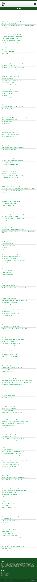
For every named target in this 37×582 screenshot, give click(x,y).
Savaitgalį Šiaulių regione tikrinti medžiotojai (8, 395)
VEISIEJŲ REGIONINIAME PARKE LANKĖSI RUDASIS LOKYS (10, 76)
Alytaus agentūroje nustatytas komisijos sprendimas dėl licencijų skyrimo (13, 106)
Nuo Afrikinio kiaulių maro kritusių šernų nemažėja (9, 507)
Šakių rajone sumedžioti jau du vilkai (7, 393)
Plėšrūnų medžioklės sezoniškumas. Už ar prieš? (9, 203)
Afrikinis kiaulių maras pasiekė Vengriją (8, 82)
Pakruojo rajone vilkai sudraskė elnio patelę (8, 239)
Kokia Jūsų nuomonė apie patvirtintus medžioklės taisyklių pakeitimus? (12, 63)
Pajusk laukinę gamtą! (5, 151)
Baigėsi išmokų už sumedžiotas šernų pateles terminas (10, 350)
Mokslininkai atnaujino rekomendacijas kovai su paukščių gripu (11, 486)
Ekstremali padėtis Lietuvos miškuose (7, 399)
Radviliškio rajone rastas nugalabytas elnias (8, 503)
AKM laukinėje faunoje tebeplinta (7, 397)
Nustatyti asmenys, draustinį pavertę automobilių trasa (10, 317)
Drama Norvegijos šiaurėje (6, 414)
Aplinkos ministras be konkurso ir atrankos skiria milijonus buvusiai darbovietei (13, 184)
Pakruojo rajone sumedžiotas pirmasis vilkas (8, 410)
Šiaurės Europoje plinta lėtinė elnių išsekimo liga (9, 298)
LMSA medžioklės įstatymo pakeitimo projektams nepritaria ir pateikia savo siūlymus (14, 391)
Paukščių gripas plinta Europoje (6, 505)
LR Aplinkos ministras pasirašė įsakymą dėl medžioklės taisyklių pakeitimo (13, 67)
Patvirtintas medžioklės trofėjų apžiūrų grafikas (9, 145)
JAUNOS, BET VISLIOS (5, 169)
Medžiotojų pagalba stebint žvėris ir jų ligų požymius (9, 119)
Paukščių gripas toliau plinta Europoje (7, 162)
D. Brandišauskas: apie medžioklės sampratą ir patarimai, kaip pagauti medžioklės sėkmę (15, 421)
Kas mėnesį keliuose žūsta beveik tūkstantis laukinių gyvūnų (11, 499)
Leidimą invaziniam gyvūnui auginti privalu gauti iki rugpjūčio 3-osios (12, 266)
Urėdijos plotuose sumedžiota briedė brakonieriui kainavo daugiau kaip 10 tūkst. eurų (14, 260)
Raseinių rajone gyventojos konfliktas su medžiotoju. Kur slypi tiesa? (12, 412)
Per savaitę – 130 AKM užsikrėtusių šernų (8, 205)
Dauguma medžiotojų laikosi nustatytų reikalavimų (9, 341)
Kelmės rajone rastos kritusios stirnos (7, 166)
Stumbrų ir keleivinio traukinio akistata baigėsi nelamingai (10, 378)
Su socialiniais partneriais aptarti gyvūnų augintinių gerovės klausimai (12, 197)
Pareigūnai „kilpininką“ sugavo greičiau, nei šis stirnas (10, 285)
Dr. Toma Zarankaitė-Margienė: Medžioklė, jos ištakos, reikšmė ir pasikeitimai (13, 423)
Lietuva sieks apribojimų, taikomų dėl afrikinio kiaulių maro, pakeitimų (12, 313)
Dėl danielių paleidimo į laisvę (6, 475)
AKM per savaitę (4, 95)
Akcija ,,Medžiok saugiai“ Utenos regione (8, 447)
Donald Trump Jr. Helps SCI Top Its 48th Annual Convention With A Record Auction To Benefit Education (17, 32)
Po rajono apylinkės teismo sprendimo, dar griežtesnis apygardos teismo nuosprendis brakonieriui (16, 455)
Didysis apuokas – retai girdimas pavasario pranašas (10, 164)
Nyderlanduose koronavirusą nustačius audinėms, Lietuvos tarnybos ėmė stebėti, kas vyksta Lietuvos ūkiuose (18, 25)
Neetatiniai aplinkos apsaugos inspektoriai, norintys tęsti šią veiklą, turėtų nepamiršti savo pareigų (16, 382)
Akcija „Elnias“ (4, 501)
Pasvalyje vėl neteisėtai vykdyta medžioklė (8, 245)
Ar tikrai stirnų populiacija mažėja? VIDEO (8, 158)
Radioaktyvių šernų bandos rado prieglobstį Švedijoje (10, 494)
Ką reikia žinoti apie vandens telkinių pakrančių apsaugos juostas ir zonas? (13, 69)
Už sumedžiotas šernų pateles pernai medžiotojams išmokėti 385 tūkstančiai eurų (14, 294)
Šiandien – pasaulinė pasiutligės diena (7, 509)
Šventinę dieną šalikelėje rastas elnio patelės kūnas (9, 466)
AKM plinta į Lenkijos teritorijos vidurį (7, 427)
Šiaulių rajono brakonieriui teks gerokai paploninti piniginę (10, 326)
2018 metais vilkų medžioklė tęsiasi (7, 315)
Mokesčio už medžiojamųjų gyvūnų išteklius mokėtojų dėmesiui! (11, 227)
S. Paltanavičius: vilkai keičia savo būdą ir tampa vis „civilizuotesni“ (11, 516)
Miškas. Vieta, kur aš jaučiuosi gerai (7, 311)
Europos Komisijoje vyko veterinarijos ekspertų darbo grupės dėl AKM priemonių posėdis (15, 300)
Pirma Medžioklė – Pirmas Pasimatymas (8, 533)
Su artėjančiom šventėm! (5, 330)
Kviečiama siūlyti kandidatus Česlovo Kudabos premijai (10, 91)
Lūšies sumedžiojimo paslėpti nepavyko (8, 425)
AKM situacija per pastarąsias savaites (8, 307)
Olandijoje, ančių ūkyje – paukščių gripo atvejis (9, 365)
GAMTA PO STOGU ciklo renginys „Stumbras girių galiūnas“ (11, 134)
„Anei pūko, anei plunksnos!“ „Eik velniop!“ (8, 241)
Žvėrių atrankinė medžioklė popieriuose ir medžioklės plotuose (11, 38)
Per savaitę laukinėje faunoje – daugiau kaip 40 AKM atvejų (10, 464)
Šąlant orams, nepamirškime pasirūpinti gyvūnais (9, 296)
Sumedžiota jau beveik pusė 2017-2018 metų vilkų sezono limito (11, 453)
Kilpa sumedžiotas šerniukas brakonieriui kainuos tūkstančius (11, 358)
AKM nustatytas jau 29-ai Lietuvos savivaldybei (9, 373)
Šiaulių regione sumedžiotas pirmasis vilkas (8, 481)
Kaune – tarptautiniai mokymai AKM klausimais (9, 436)
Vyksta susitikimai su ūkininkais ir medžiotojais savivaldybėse (11, 201)
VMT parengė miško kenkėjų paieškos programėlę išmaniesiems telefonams (13, 218)
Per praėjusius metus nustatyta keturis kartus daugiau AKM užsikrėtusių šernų (13, 309)
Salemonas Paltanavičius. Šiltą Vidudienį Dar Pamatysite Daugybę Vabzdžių (13, 537)
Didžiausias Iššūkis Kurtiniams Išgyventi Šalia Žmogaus (10, 529)
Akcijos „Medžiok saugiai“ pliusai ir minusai (8, 371)
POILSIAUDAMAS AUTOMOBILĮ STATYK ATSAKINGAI (10, 207)
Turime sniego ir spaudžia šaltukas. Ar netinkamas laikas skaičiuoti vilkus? (13, 214)
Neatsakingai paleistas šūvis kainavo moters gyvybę (9, 408)
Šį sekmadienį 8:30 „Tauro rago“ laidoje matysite (9, 102)
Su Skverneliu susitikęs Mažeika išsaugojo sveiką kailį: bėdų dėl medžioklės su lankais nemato (16, 21)
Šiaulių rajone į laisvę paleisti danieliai (7, 93)
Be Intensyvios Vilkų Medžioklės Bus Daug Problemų (10, 535)
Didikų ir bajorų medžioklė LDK (6, 548)
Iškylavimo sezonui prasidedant (6, 55)
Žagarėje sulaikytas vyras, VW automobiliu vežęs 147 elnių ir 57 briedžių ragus (13, 34)
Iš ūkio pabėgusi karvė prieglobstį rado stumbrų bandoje (10, 254)
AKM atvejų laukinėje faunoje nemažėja (8, 74)
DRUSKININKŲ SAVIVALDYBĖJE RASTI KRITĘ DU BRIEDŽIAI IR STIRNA (12, 384)
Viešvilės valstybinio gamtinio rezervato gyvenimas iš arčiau (11, 256)
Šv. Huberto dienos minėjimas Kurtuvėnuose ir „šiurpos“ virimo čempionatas (13, 432)
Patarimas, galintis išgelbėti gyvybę (7, 304)
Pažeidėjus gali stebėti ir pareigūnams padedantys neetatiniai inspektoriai (13, 190)
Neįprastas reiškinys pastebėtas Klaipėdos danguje (9, 262)
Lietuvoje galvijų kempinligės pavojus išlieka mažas (9, 302)
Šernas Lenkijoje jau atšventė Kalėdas (7, 335)
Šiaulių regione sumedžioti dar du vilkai (7, 449)
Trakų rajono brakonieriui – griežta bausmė (8, 322)
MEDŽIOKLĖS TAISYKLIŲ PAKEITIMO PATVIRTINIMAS (9, 23)
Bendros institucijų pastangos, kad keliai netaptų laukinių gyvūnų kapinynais (13, 458)
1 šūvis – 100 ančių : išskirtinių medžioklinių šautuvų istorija (10, 550)
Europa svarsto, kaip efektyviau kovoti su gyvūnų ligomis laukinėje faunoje (13, 147)
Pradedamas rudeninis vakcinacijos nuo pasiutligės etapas (10, 520)
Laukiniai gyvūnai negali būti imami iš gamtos (8, 65)
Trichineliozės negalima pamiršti (6, 192)
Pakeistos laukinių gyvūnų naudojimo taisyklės (9, 173)
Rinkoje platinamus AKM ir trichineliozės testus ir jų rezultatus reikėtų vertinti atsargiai (14, 328)
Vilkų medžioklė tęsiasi (5, 249)
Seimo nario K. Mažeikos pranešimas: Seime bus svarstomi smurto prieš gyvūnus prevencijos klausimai (17, 212)
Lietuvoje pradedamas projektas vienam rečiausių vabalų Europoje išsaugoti (13, 488)
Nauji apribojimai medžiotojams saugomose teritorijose (10, 125)
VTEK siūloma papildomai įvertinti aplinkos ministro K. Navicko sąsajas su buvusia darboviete (15, 186)
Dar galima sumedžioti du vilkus (6, 225)
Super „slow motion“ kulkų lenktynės (7, 243)
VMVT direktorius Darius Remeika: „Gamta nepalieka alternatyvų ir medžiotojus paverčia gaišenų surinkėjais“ (18, 188)
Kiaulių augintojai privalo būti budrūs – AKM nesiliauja (10, 177)
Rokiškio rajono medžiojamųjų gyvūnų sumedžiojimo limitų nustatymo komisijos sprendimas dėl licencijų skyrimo (18, 97)
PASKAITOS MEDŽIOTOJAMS (6, 138)
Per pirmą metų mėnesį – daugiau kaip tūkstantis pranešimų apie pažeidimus (13, 229)
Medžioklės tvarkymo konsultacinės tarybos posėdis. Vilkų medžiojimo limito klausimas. (15, 477)
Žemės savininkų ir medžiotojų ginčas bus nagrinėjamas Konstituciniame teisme (13, 84)
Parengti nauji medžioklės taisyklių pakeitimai (8, 89)
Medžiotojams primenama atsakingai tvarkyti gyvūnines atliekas (11, 80)
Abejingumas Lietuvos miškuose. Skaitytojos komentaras (10, 544)
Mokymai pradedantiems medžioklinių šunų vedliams (10, 283)
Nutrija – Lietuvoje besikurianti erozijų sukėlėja (9, 53)
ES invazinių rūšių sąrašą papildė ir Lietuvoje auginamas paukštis (11, 356)
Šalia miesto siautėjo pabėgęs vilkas (7, 274)
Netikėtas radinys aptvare (6, 386)
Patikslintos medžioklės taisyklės (7, 542)
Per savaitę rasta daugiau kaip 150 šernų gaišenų (9, 440)
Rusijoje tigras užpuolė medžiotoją (7, 252)
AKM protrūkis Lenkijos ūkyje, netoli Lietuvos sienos (9, 47)
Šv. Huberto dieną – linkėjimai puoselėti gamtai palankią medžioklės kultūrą (13, 468)
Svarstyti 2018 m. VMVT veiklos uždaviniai (8, 234)
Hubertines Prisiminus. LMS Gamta (7, 531)
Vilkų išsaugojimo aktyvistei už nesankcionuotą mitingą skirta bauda (12, 42)
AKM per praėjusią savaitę (6, 123)
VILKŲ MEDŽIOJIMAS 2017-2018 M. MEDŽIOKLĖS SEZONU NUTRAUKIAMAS (13, 220)
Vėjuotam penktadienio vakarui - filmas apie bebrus (9, 110)
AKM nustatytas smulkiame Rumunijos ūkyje (8, 136)
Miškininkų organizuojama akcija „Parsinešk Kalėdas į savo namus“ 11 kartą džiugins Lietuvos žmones (17, 380)
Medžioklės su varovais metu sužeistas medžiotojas (9, 417)
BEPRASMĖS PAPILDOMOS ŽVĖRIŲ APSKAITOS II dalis (10, 171)
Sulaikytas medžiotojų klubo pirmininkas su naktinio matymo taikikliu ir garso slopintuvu (15, 514)
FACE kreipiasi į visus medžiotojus (7, 376)
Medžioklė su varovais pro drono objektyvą (8, 276)
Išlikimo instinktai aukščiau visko (6, 337)
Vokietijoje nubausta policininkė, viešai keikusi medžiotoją (10, 132)
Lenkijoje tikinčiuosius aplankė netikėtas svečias (9, 258)
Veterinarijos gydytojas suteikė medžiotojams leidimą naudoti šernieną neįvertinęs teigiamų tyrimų (16, 117)
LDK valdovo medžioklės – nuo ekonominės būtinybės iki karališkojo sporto (13, 546)
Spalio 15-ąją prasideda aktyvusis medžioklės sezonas (10, 492)
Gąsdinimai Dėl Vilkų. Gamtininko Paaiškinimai (9, 527)
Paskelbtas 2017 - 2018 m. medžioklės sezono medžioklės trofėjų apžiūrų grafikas (14, 175)
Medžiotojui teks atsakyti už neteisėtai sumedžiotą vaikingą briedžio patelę (13, 438)
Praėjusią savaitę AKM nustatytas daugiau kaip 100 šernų (10, 419)
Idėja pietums (4, 352)
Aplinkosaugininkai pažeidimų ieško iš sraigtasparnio (10, 462)
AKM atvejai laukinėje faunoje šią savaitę (8, 130)
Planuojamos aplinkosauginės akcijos (7, 78)
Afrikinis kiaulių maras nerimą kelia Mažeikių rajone (9, 289)
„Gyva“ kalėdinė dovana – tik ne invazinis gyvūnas (9, 345)
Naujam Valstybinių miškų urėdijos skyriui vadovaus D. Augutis (11, 49)
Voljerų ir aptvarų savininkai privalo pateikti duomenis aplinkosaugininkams (13, 339)
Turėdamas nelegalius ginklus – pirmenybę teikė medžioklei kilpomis (12, 479)
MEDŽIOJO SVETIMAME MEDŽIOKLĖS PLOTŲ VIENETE (10, 216)
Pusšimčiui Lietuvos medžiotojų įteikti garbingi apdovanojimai (11, 14)
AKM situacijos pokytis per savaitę (7, 108)
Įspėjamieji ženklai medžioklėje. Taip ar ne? (8, 406)
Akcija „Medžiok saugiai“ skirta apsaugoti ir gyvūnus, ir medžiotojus (12, 367)
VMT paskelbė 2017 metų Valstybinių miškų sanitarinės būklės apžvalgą (12, 160)
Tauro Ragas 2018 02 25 (5, 179)
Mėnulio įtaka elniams (5, 522)
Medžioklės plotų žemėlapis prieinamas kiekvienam (9, 104)
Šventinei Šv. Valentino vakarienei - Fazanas (8, 199)
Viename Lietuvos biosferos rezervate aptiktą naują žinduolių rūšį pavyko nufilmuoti (14, 490)
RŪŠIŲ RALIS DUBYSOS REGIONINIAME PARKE (9, 51)
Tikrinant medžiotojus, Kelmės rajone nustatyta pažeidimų (10, 473)
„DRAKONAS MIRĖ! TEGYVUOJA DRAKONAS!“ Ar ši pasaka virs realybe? (12, 87)
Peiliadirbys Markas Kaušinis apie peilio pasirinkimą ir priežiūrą (11, 343)
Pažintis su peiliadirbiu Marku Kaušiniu (7, 363)
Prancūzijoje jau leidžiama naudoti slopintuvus (9, 149)
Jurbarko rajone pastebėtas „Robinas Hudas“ (8, 404)
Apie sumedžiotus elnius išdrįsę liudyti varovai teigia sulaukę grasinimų (12, 36)
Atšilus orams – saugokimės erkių (7, 121)
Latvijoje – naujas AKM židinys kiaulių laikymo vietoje (9, 496)
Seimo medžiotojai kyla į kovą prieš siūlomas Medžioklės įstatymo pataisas (13, 451)
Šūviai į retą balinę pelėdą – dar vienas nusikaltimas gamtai (10, 434)
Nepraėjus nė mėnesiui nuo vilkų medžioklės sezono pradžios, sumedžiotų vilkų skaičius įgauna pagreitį (17, 460)
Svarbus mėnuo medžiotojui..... (6, 27)
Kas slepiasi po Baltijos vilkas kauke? (7, 19)
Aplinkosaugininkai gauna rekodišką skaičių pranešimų (10, 115)
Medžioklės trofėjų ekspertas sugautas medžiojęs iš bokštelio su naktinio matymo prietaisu (15, 156)
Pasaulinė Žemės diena (5, 128)
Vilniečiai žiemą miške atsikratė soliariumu (8, 324)
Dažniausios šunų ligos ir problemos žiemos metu (9, 354)
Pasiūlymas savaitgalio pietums (6, 272)
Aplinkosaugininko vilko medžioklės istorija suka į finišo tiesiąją (11, 40)
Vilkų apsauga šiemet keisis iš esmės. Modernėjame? (9, 268)
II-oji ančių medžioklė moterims (6, 518)
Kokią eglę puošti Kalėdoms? (6, 369)
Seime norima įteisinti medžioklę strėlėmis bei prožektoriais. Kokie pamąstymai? (13, 61)
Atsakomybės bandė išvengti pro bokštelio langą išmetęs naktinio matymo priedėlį (14, 287)
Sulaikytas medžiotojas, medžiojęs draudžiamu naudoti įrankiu (11, 281)
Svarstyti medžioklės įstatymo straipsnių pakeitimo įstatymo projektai (12, 445)
